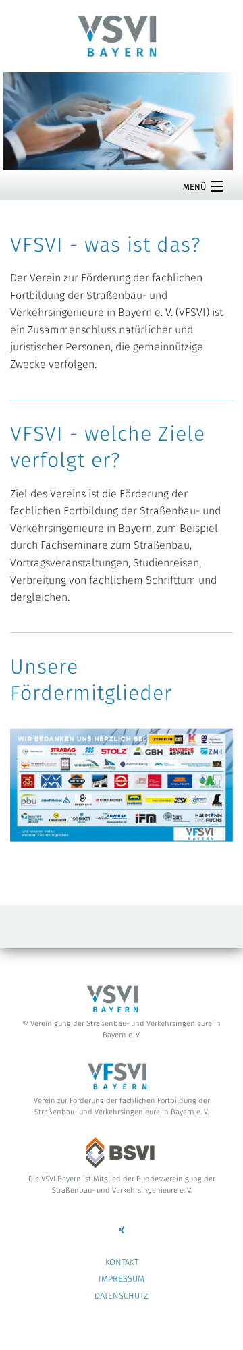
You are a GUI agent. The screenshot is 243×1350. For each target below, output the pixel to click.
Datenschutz (121, 1296)
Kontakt (121, 1262)
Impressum (121, 1279)
